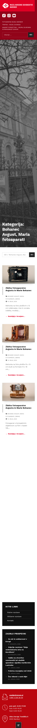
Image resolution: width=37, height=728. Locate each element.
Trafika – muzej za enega (11, 24)
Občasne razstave (14, 616)
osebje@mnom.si (16, 695)
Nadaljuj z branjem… (16, 316)
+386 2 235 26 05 (16, 698)
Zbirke (17, 299)
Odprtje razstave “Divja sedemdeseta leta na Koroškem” (17, 649)
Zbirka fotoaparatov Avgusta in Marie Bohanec (18, 289)
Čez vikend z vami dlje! (17, 677)
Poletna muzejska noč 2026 (19, 671)
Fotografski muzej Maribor (12, 22)
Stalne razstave (13, 612)
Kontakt (10, 621)
